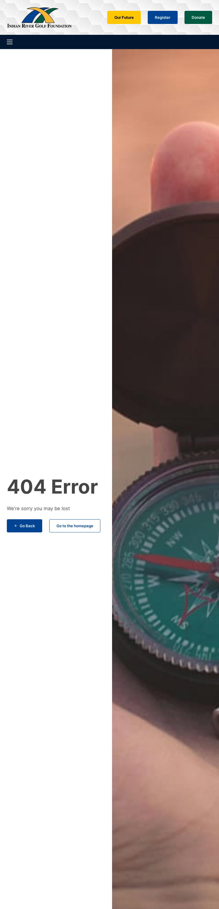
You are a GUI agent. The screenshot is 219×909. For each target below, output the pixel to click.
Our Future (124, 17)
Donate (198, 17)
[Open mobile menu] (10, 42)
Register (162, 17)
